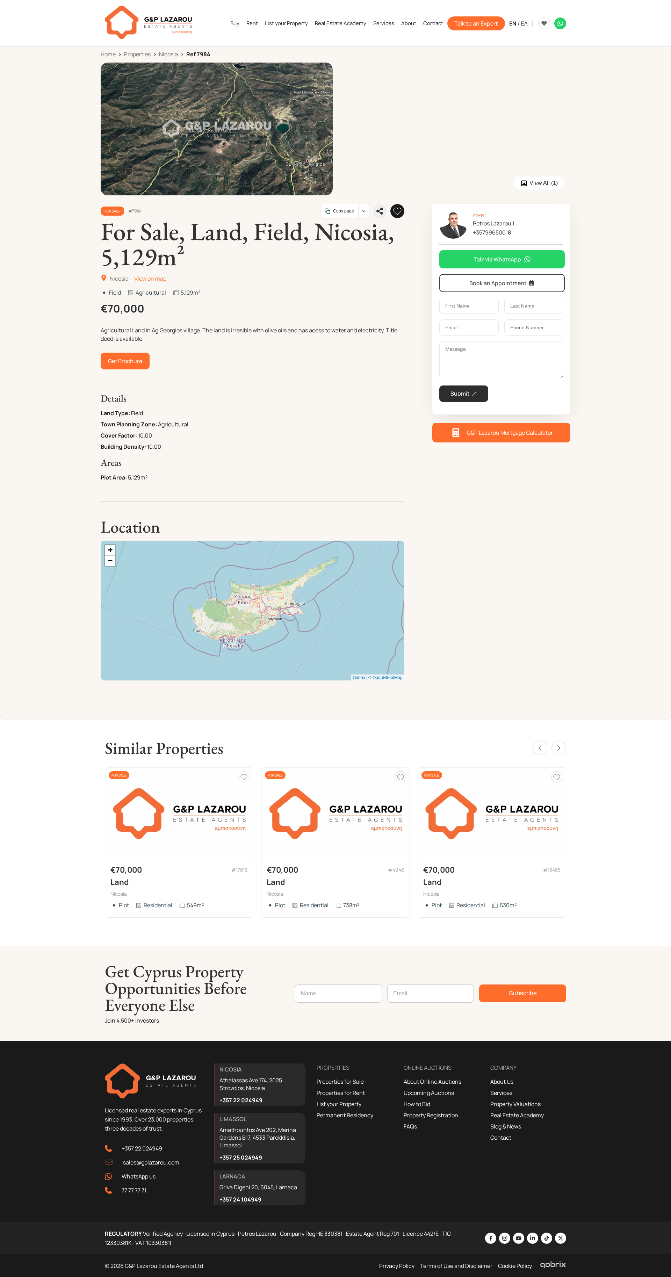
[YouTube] (518, 1238)
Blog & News (505, 1126)
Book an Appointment (498, 283)
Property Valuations (515, 1104)
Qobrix (359, 677)
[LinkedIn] (532, 1238)
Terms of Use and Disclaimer (456, 1266)
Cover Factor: (119, 435)
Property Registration (431, 1115)
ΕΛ (524, 23)
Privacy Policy (396, 1266)
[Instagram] (504, 1238)
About (408, 23)
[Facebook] (490, 1238)
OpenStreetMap (388, 677)
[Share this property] (380, 211)
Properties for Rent (341, 1093)
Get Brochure (125, 361)
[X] (560, 1238)
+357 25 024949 (240, 1157)
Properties (137, 54)
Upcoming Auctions (429, 1093)
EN (512, 23)
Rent (252, 23)
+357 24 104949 (240, 1199)
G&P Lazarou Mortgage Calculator (510, 433)
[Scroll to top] (664, 1226)
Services (383, 23)
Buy (234, 23)
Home (108, 54)
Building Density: (123, 446)
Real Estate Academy (340, 23)
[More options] (363, 211)
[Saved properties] (544, 23)
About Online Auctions (432, 1081)
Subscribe (523, 993)
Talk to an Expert (476, 23)
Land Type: (115, 413)
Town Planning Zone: (129, 424)
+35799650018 (492, 232)
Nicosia (168, 54)
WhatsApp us (139, 1176)
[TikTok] (546, 1238)
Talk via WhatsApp (497, 259)
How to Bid (417, 1104)
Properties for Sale (340, 1081)
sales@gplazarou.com (151, 1162)
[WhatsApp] (560, 23)
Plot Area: (114, 477)
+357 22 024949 (142, 1148)
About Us (501, 1081)
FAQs (410, 1126)
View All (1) (543, 183)
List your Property (286, 23)
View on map (150, 278)
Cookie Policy (515, 1266)
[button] (110, 550)
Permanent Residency (345, 1115)
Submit (460, 393)
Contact (433, 23)
